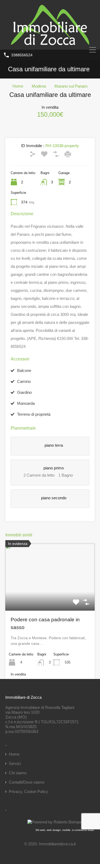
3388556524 (22, 55)
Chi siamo (17, 773)
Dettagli (50, 597)
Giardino (24, 392)
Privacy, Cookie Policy (28, 792)
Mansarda (26, 403)
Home (18, 86)
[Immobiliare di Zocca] (50, 43)
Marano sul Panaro (70, 86)
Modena (39, 86)
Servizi (15, 763)
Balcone (24, 370)
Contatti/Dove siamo (26, 782)
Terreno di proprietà (33, 414)
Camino (24, 381)
